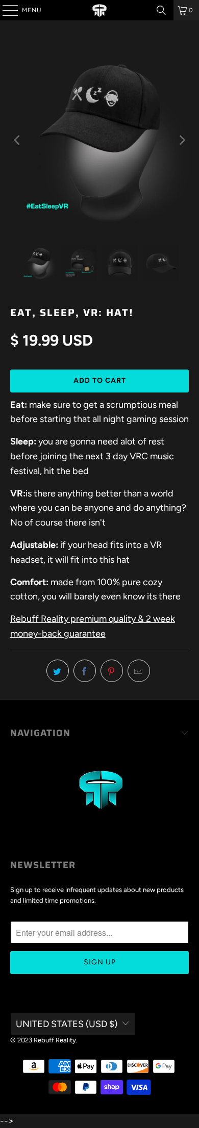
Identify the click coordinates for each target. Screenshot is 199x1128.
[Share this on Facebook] (84, 671)
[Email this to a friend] (139, 671)
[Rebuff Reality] (100, 10)
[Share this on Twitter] (57, 671)
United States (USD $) (66, 1024)
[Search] (161, 10)
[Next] (181, 140)
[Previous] (18, 140)
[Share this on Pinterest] (112, 671)
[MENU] (5, 10)
